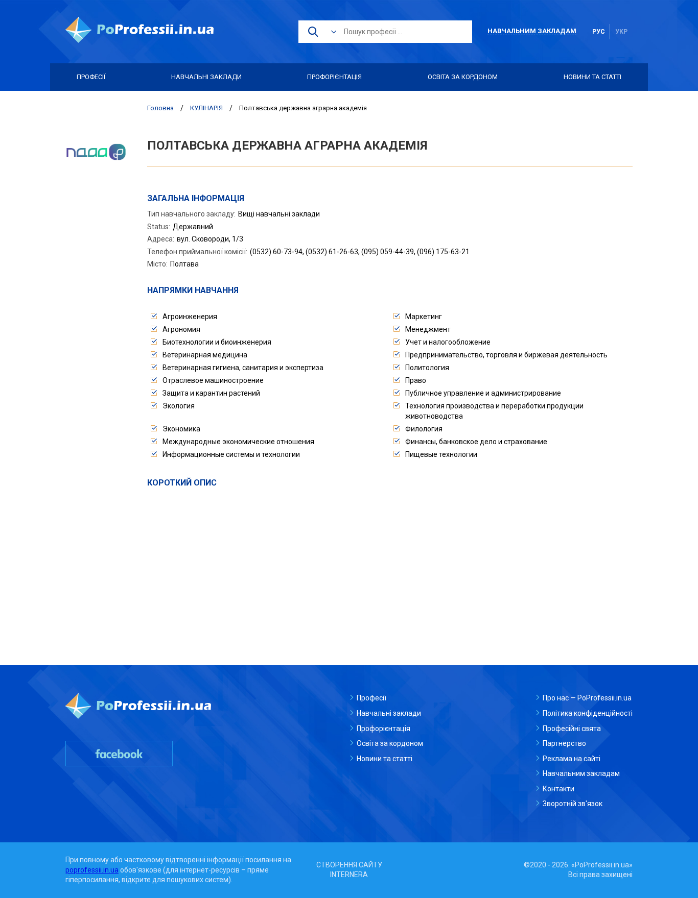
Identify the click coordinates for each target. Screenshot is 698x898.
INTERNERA (349, 874)
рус (598, 31)
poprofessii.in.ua (92, 870)
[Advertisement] (390, 565)
